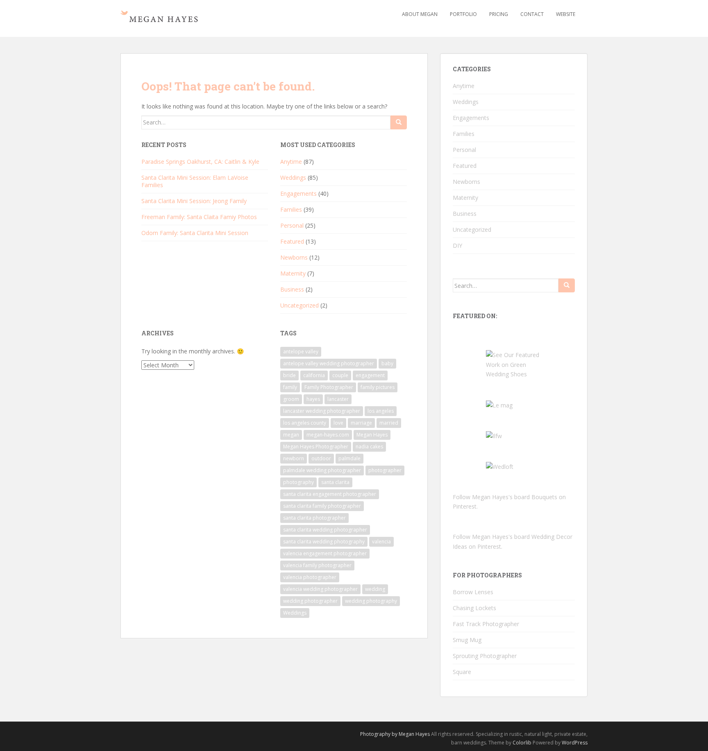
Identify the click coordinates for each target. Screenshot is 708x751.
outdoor (321, 458)
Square (462, 672)
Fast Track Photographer (486, 624)
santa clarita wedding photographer (325, 529)
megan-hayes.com (327, 434)
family (290, 387)
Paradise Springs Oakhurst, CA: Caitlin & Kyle (200, 161)
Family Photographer (328, 387)
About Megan (420, 14)
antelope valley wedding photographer (328, 363)
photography (298, 482)
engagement (370, 375)
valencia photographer (309, 577)
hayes (313, 399)
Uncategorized (299, 305)
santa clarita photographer (314, 517)
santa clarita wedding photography (324, 541)
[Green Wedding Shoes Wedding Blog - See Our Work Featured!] (514, 364)
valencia (381, 541)
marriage (361, 422)
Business (292, 289)
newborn (293, 458)
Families (291, 209)
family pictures (378, 387)
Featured (292, 241)
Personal (292, 225)
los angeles (381, 410)
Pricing (498, 14)
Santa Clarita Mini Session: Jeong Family (194, 201)
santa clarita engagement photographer (329, 494)
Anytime (291, 161)
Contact (532, 14)
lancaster (338, 399)
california (314, 375)
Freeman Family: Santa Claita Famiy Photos (199, 217)
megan (291, 434)
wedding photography (371, 600)
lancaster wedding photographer (321, 410)
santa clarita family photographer (322, 505)
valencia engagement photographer (325, 553)
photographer (385, 470)
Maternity (293, 273)
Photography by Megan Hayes (395, 734)
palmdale (349, 458)
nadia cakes (369, 446)
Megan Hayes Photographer (315, 446)
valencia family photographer (317, 565)
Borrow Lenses (473, 592)
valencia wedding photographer (320, 589)
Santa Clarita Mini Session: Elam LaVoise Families (194, 181)
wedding (375, 589)
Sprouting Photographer (485, 656)
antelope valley (300, 351)
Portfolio (463, 14)
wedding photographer (310, 600)
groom (291, 399)
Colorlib (522, 742)
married (388, 422)
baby (387, 363)
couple (340, 375)
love (338, 422)
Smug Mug (467, 640)
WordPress (575, 742)
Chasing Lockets (474, 608)
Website (565, 14)
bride (289, 375)
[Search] (398, 122)
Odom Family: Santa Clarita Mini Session (194, 233)
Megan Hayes (372, 434)
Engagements (298, 193)
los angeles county (304, 422)
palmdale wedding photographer (322, 470)
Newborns (294, 257)
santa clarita (335, 482)
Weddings (293, 177)
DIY (457, 245)
